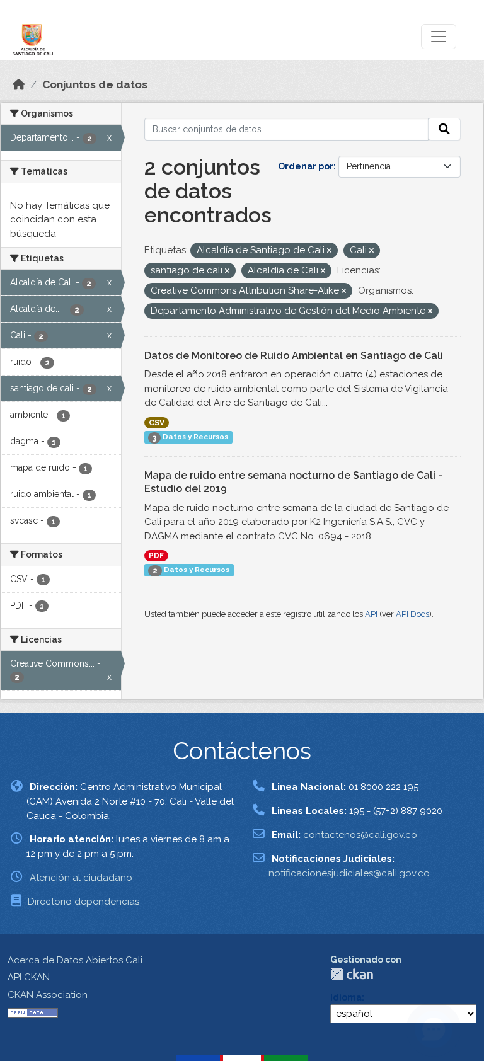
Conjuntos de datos (94, 84)
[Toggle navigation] (438, 36)
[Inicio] (19, 84)
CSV (156, 422)
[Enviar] (444, 129)
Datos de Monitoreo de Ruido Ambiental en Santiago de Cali (293, 356)
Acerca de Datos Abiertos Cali (75, 960)
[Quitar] (329, 251)
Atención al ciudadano (81, 877)
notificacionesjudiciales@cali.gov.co (349, 873)
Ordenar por (305, 166)
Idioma (346, 997)
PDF (156, 555)
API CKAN (29, 977)
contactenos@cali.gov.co (360, 834)
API (371, 614)
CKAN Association (48, 995)
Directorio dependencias (83, 901)
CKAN (351, 974)
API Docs (412, 614)
